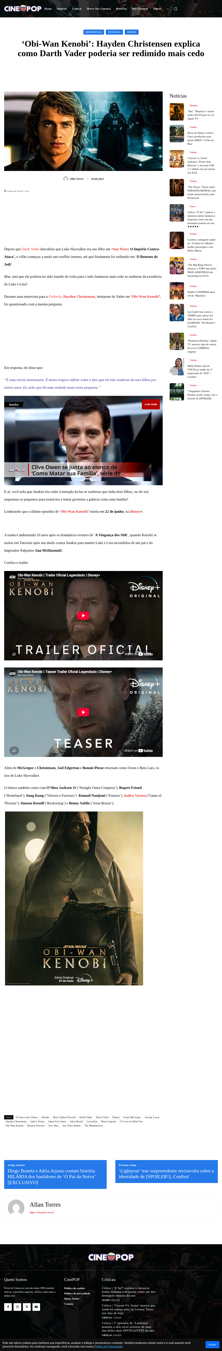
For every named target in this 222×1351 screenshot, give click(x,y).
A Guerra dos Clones (27, 1117)
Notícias (114, 32)
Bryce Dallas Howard (64, 1117)
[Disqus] (83, 1063)
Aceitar (212, 1344)
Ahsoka (45, 1117)
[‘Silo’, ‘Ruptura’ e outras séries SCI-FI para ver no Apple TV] (177, 112)
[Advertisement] (83, 221)
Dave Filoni (102, 1117)
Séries (131, 32)
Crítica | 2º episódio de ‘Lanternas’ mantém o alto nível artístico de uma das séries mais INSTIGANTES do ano (128, 1326)
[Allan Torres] (66, 178)
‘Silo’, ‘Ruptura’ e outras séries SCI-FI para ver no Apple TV (200, 115)
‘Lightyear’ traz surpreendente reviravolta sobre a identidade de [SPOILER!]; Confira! (166, 1173)
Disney (135, 511)
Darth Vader (30, 249)
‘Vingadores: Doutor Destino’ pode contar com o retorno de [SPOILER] (202, 395)
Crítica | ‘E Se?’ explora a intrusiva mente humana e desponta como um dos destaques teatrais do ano (128, 1291)
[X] (27, 1307)
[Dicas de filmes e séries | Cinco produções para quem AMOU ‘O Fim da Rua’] (177, 133)
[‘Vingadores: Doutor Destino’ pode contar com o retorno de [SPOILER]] (177, 392)
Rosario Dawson (36, 1125)
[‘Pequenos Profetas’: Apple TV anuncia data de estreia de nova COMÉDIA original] (177, 341)
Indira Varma (135, 795)
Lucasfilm (92, 1121)
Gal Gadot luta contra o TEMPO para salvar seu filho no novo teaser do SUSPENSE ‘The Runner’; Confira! (201, 319)
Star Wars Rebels (72, 1125)
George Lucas (152, 1117)
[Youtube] (36, 1307)
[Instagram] (17, 1307)
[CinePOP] (22, 8)
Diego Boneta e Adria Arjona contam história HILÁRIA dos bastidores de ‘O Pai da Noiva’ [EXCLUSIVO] (51, 1176)
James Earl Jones (57, 1121)
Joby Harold (76, 1121)
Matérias (194, 105)
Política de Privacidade (108, 1346)
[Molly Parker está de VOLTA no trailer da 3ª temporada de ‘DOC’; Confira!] (177, 366)
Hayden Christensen (79, 296)
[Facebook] (8, 1307)
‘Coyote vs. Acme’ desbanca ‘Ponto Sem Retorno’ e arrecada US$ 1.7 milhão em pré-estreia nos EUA (201, 165)
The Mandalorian (93, 1125)
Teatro (192, 206)
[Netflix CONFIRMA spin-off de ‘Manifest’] (177, 290)
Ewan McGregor (132, 1117)
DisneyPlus (94, 32)
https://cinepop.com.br (42, 1212)
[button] (175, 8)
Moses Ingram (108, 1121)
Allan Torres (77, 178)
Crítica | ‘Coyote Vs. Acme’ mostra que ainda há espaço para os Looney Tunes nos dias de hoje (128, 1309)
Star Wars (120, 249)
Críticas (107, 1318)
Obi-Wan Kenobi (145, 296)
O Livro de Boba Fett (131, 1121)
